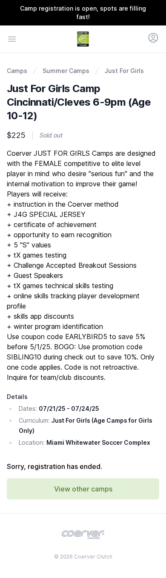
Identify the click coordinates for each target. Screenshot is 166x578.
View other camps (83, 489)
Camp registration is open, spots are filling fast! (83, 12)
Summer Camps (66, 70)
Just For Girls (124, 70)
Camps (17, 70)
